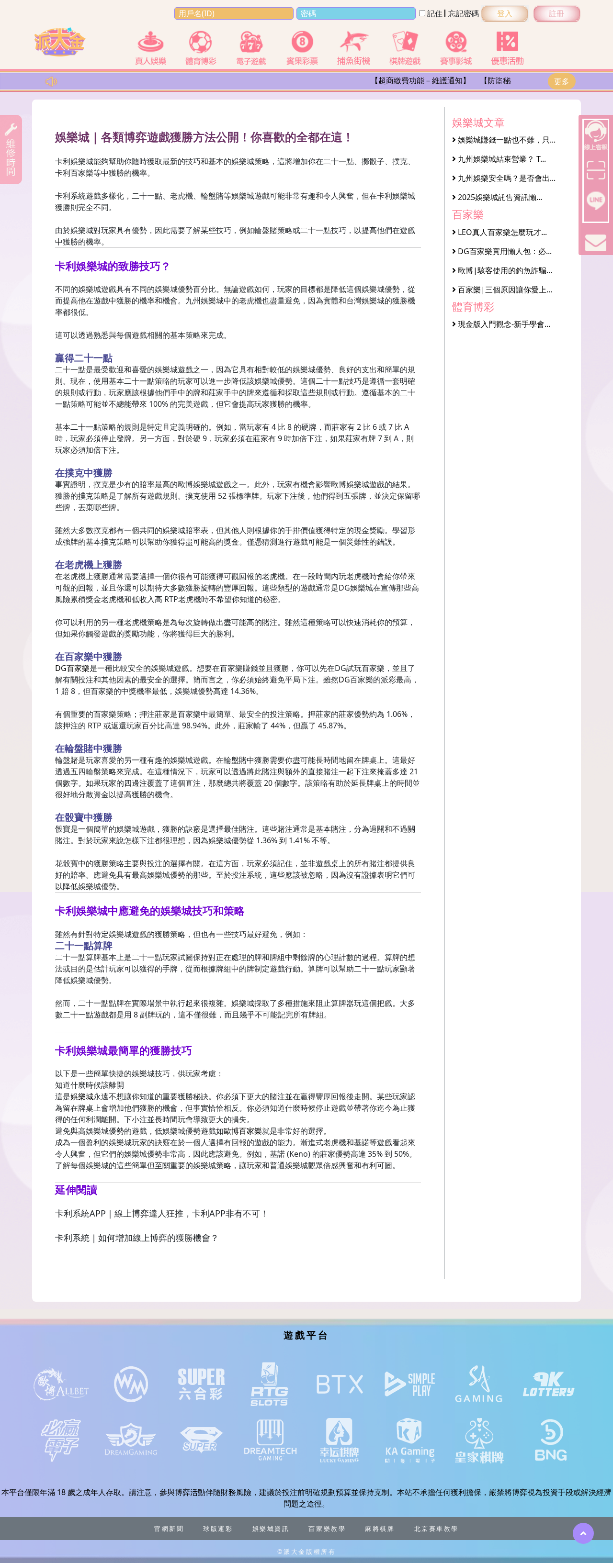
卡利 (384, 195)
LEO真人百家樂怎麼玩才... (501, 232)
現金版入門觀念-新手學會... (503, 324)
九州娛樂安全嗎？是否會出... (506, 178)
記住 (434, 13)
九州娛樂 (200, 300)
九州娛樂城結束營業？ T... (501, 159)
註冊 (556, 13)
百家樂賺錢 (239, 668)
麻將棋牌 (380, 1528)
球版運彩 (218, 1528)
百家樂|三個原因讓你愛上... (504, 289)
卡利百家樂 (74, 172)
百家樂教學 (327, 1528)
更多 (561, 81)
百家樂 (189, 714)
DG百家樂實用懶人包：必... (504, 251)
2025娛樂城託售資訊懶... (499, 197)
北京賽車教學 (436, 1528)
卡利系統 (70, 195)
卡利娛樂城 (74, 161)
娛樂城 (89, 289)
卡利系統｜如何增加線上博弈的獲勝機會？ (137, 1237)
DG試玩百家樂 (360, 668)
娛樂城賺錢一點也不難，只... (506, 139)
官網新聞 (169, 1528)
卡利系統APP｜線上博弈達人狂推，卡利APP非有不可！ (162, 1213)
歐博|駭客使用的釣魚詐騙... (504, 270)
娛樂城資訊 (271, 1528)
